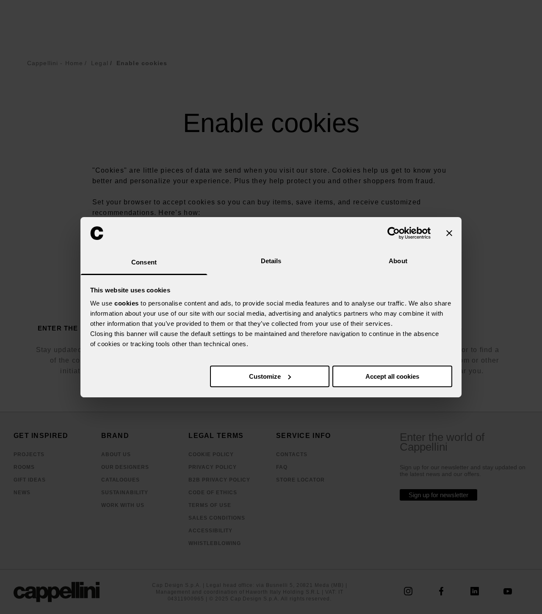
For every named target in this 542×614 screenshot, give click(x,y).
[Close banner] (449, 233)
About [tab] (398, 260)
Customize (265, 376)
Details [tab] (271, 260)
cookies (126, 303)
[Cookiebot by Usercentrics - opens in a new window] (394, 233)
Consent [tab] (144, 262)
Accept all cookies (392, 376)
